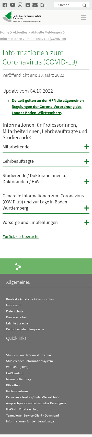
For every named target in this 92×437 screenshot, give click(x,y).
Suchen (85, 6)
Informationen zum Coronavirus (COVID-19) (33, 38)
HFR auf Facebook (5, 5)
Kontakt (35, 5)
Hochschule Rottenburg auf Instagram (20, 5)
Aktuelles (20, 32)
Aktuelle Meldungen (46, 32)
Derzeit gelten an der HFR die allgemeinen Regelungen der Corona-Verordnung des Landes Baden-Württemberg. (48, 106)
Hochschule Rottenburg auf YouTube (12, 5)
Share (18, 266)
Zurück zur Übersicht (21, 236)
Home (4, 32)
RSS (28, 5)
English (42, 5)
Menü (84, 17)
